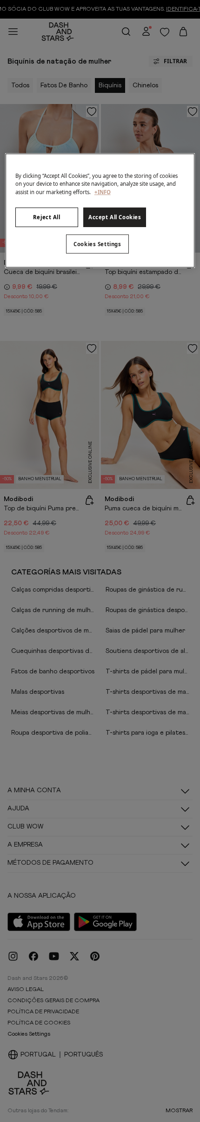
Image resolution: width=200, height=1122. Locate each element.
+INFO (102, 191)
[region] (100, 210)
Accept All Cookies (114, 216)
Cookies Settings (97, 243)
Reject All (46, 216)
